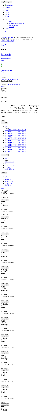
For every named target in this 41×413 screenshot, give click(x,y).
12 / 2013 (15, 149)
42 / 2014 (15, 142)
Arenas (7, 16)
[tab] (20, 201)
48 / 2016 (15, 131)
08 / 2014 (15, 146)
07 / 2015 (15, 139)
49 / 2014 (15, 140)
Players (7, 14)
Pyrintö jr (9, 181)
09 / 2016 (15, 133)
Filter (3, 120)
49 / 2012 (15, 151)
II (7, 199)
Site (6, 19)
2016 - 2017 (9, 169)
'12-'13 (3, 387)
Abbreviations (13, 25)
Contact (11, 27)
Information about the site (17, 23)
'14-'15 (3, 285)
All (6, 126)
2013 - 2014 (9, 164)
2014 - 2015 (9, 165)
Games (7, 9)
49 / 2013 (15, 148)
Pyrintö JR (9, 180)
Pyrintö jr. (9, 183)
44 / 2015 (15, 137)
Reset (2, 188)
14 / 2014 (15, 144)
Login (7, 28)
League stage (10, 41)
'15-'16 (3, 234)
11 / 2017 (15, 130)
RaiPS (8, 185)
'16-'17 (3, 199)
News (10, 21)
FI (5, 32)
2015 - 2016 (9, 167)
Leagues (7, 7)
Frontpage (4, 37)
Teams (7, 12)
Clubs (6, 11)
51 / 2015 (15, 135)
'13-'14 (3, 336)
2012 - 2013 (9, 162)
